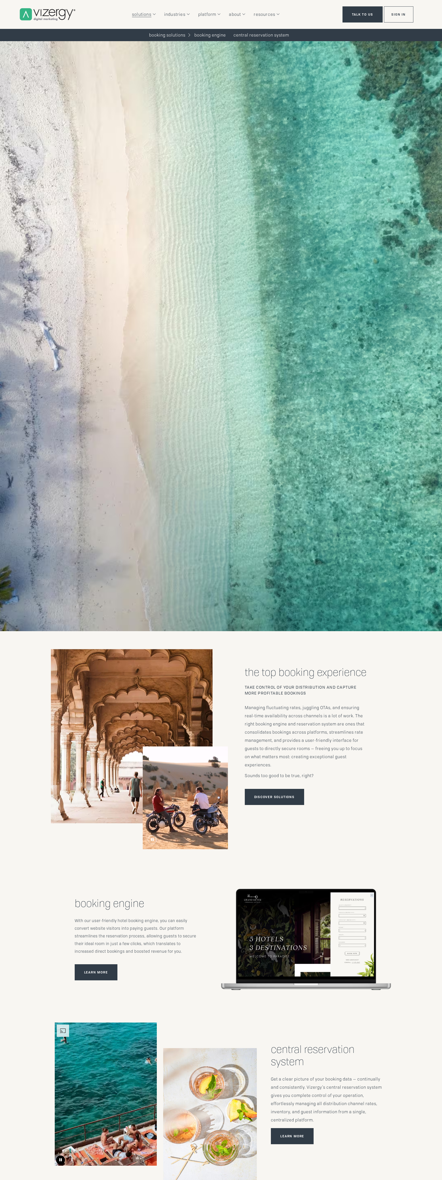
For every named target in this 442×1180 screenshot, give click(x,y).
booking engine (210, 35)
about (235, 14)
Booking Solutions (167, 35)
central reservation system (261, 35)
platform (207, 14)
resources (264, 14)
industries (174, 14)
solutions (141, 14)
